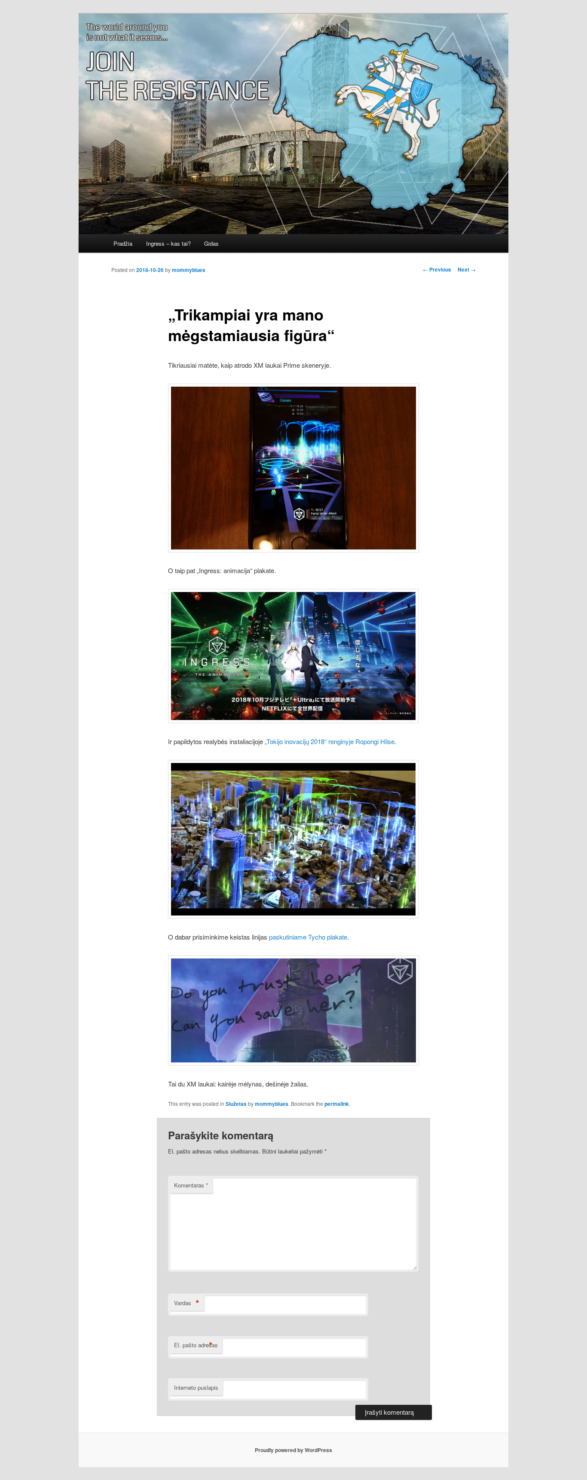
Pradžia (122, 243)
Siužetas (236, 1104)
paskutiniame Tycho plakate (308, 936)
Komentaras (191, 1185)
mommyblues (188, 270)
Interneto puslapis (196, 1387)
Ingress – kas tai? (168, 243)
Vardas (186, 1303)
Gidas (211, 243)
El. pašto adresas (196, 1345)
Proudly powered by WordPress (293, 1450)
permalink (336, 1104)
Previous (437, 269)
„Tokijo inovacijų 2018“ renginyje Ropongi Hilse (329, 741)
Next (467, 269)
